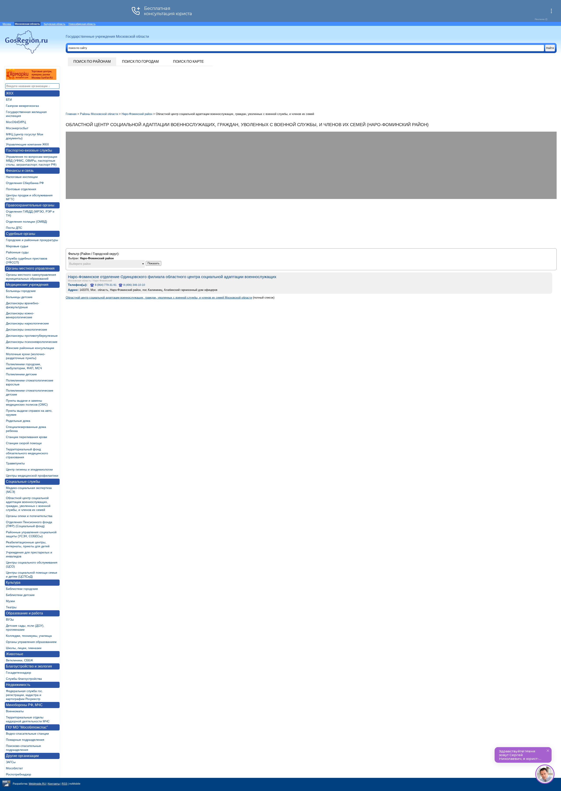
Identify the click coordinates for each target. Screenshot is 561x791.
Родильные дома (18, 420)
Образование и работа (24, 613)
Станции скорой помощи (24, 443)
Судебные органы (20, 234)
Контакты (54, 783)
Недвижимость (18, 685)
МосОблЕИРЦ (16, 122)
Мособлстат (14, 768)
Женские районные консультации (30, 348)
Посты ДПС (14, 227)
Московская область (79, 280)
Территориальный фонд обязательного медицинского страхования (27, 453)
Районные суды (17, 252)
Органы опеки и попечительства (29, 516)
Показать (153, 263)
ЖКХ (10, 93)
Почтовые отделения (21, 189)
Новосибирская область (82, 24)
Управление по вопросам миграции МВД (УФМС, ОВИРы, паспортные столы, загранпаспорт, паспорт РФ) (31, 160)
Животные (14, 654)
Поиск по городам (140, 61)
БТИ (9, 99)
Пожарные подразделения (25, 739)
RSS (64, 783)
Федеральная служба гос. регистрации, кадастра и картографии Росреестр (24, 695)
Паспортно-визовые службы (29, 150)
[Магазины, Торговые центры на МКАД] (31, 79)
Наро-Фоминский (102, 280)
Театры (11, 607)
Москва (7, 24)
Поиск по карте (188, 61)
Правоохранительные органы (30, 205)
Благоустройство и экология (29, 666)
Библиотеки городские (22, 589)
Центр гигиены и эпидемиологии (29, 469)
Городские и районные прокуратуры (32, 240)
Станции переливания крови (26, 437)
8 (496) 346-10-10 (134, 284)
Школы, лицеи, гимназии (23, 648)
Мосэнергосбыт (17, 128)
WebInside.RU (37, 783)
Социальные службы (23, 481)
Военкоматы (15, 711)
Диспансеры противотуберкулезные (32, 335)
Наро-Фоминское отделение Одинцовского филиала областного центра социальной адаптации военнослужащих (172, 277)
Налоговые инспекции (22, 177)
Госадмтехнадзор (18, 672)
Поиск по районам (92, 61)
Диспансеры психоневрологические (31, 342)
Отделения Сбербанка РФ (25, 183)
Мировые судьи (17, 246)
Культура (13, 582)
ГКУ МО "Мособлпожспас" (27, 727)
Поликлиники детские (21, 374)
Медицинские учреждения (27, 284)
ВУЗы (10, 619)
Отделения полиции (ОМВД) (26, 221)
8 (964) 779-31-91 (106, 284)
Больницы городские (21, 291)
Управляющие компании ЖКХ (27, 144)
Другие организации (22, 756)
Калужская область (54, 24)
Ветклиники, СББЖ (19, 660)
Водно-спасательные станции (27, 733)
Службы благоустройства (24, 678)
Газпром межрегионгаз (22, 105)
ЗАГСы (11, 762)
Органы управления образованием (31, 642)
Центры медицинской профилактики (32, 475)
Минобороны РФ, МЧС (24, 705)
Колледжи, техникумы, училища (29, 635)
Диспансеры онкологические (26, 329)
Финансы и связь (20, 170)
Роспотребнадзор (18, 774)
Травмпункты (15, 463)
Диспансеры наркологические (27, 323)
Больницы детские (19, 297)
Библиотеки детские (20, 595)
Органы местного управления (30, 268)
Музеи (10, 601)
